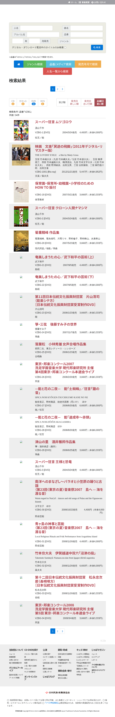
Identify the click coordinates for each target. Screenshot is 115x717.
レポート (94, 660)
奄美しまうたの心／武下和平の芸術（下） (64, 276)
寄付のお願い (62, 678)
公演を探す (46, 654)
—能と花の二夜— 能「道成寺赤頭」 (63, 417)
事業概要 (84, 2)
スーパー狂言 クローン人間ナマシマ (61, 207)
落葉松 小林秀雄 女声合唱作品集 (60, 343)
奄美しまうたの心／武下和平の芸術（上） (64, 256)
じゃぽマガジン (98, 649)
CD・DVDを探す (31, 649)
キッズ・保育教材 (29, 671)
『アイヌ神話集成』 (52, 702)
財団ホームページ (73, 2)
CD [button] (13, 102)
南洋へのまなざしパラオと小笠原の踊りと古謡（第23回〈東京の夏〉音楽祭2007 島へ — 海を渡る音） (69, 487)
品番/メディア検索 (60, 64)
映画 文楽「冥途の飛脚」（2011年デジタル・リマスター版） (68, 148)
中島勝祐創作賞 (63, 660)
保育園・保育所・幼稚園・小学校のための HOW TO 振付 (66, 185)
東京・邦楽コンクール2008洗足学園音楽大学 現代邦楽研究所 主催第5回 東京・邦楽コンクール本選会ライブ (65, 608)
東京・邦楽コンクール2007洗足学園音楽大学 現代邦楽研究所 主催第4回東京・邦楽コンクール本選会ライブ (64, 367)
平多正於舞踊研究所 (83, 663)
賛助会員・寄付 (65, 670)
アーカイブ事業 (14, 677)
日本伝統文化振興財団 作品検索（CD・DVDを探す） (57, 16)
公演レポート (47, 671)
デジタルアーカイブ (16, 669)
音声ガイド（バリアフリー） (98, 671)
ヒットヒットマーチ (82, 660)
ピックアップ (96, 657)
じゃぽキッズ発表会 (82, 657)
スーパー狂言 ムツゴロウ (53, 121)
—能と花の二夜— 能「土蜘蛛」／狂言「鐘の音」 (67, 390)
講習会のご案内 (81, 668)
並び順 (62, 102)
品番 (100, 102)
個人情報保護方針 (15, 663)
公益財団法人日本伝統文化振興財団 (24, 2)
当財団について (16, 649)
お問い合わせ (98, 2)
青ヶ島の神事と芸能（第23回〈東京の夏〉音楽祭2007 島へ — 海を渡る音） (69, 527)
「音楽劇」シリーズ (82, 665)
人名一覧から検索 (57, 71)
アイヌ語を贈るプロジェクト (98, 665)
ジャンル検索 (35, 64)
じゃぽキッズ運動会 (82, 654)
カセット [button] (23, 102)
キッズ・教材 (81, 649)
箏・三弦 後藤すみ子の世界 (56, 324)
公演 (45, 649)
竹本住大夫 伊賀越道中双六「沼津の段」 (65, 552)
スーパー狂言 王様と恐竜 (53, 461)
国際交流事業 (47, 668)
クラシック (27, 668)
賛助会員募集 (62, 675)
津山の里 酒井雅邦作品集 (55, 441)
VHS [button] (42, 102)
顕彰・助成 (62, 649)
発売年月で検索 (88, 64)
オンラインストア (30, 678)
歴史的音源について (16, 674)
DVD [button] (33, 102)
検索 (98, 47)
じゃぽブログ (49, 676)
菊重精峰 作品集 (47, 232)
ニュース (12, 654)
